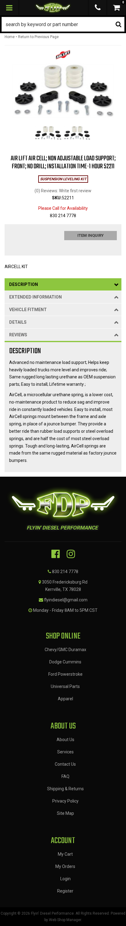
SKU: (57, 197)
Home (10, 37)
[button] (63, 24)
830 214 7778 (65, 571)
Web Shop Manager (65, 920)
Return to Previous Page (38, 37)
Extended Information (35, 297)
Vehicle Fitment (28, 309)
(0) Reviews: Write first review (63, 190)
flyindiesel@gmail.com (65, 599)
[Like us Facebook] (55, 554)
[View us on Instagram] (71, 554)
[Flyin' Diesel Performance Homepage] (53, 7)
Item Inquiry (90, 235)
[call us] (97, 7)
